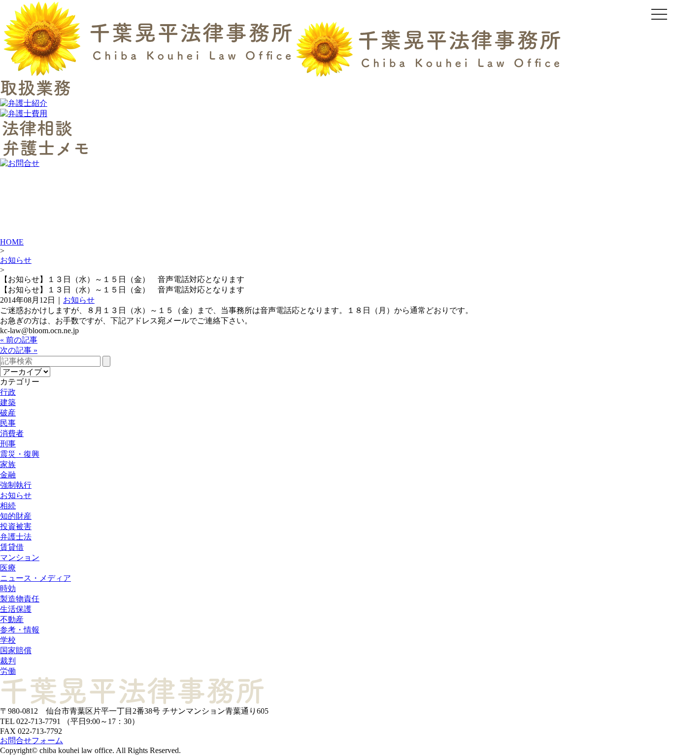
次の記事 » (18, 350)
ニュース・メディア (35, 578)
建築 (8, 402)
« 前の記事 (18, 340)
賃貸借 (12, 547)
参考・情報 (19, 630)
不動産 (12, 619)
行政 (8, 392)
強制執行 (16, 485)
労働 (8, 671)
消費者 (12, 433)
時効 (8, 588)
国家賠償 (16, 650)
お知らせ (16, 260)
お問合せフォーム (31, 740)
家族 (8, 464)
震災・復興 (19, 454)
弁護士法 (16, 537)
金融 (8, 475)
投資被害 (16, 526)
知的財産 (16, 516)
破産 (8, 413)
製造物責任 (19, 599)
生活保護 (16, 609)
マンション (19, 557)
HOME (12, 242)
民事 (8, 423)
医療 (8, 568)
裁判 (8, 661)
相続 (8, 506)
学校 (8, 640)
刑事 (8, 444)
